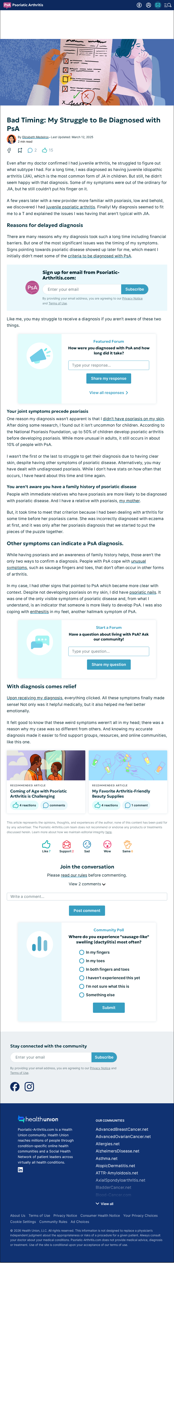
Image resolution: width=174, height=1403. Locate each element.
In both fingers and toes (107, 969)
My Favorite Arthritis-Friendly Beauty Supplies (121, 793)
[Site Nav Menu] (168, 5)
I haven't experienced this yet (113, 978)
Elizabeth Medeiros (35, 137)
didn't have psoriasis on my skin (133, 418)
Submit (108, 1007)
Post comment (87, 910)
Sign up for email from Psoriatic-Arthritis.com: (80, 275)
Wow (105, 846)
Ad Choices (80, 1222)
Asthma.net (107, 1158)
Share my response (108, 378)
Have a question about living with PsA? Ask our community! (109, 637)
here (108, 832)
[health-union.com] (38, 1120)
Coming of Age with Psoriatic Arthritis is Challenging (38, 793)
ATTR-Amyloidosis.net (117, 1173)
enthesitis (39, 611)
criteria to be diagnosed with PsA (99, 256)
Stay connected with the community (48, 1046)
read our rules (74, 875)
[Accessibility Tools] (139, 5)
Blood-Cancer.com (113, 1194)
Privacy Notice (132, 298)
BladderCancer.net (113, 1187)
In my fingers (98, 952)
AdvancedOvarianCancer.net (123, 1136)
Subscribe (134, 289)
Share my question (109, 664)
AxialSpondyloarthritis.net (120, 1180)
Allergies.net (108, 1143)
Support (66, 846)
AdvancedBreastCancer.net (122, 1129)
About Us (17, 1215)
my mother (129, 500)
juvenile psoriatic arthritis (70, 207)
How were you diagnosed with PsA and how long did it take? (109, 350)
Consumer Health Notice (100, 1215)
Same (126, 846)
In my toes (95, 961)
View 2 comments (85, 884)
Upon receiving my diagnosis (34, 697)
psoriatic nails (142, 592)
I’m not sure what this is (107, 986)
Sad (84, 846)
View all (106, 1204)
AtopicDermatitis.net (115, 1165)
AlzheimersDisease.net (117, 1151)
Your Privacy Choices (140, 1215)
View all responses (106, 392)
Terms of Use (58, 303)
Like (44, 846)
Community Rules (53, 1222)
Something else (100, 995)
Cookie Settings (23, 1222)
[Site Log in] (148, 5)
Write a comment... (27, 896)
